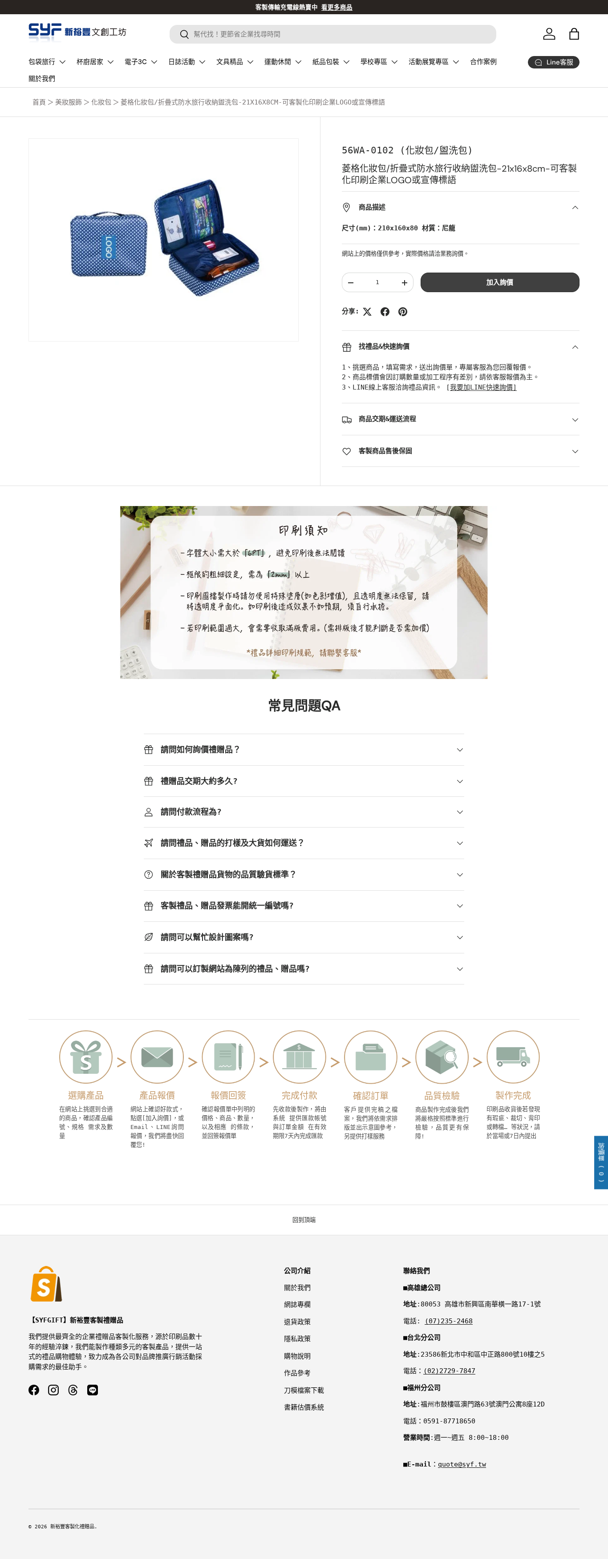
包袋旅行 (41, 61)
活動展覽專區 (429, 61)
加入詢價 (499, 283)
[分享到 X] (367, 312)
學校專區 (374, 61)
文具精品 (229, 61)
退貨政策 (297, 1322)
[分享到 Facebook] (385, 312)
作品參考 (297, 1373)
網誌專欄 (297, 1305)
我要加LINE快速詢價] (483, 388)
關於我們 (41, 78)
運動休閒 (277, 61)
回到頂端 (304, 1220)
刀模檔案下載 (304, 1390)
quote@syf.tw (462, 1464)
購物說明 (297, 1356)
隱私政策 (297, 1339)
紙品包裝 (325, 61)
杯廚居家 (90, 61)
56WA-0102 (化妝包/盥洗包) (407, 150)
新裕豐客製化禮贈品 (72, 1527)
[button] (574, 34)
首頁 (39, 102)
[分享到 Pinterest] (403, 312)
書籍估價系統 (304, 1407)
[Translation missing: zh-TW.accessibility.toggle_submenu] (62, 61)
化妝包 (101, 102)
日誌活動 (181, 61)
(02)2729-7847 (449, 1371)
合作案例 (483, 61)
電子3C (136, 61)
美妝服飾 (68, 102)
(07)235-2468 (449, 1321)
